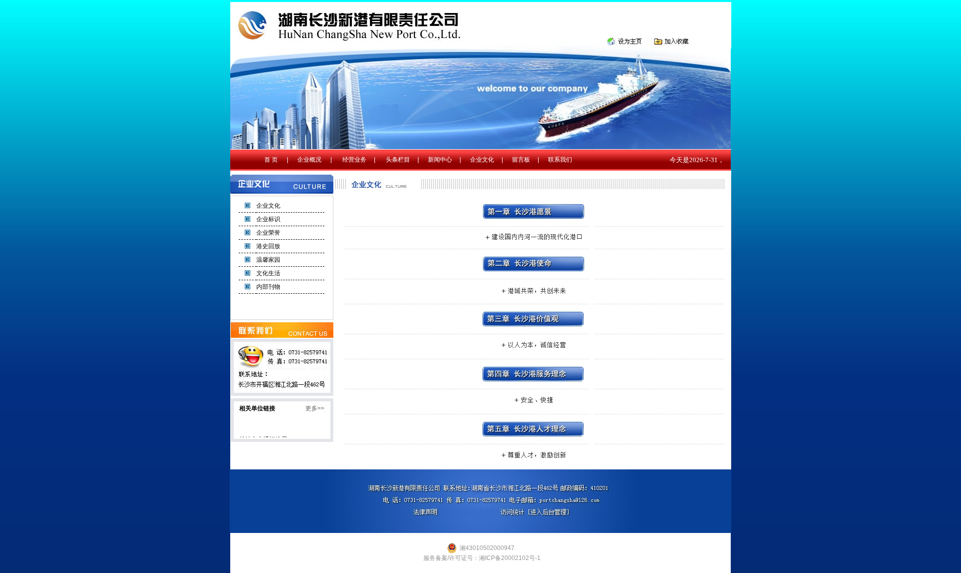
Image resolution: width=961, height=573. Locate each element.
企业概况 (309, 159)
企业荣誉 (268, 232)
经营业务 (354, 159)
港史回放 (268, 246)
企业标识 (268, 219)
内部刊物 (268, 286)
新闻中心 (440, 159)
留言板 (521, 159)
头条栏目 (398, 159)
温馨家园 (268, 259)
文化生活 (268, 273)
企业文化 (482, 159)
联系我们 (560, 159)
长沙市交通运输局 (263, 435)
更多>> (314, 408)
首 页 (271, 159)
